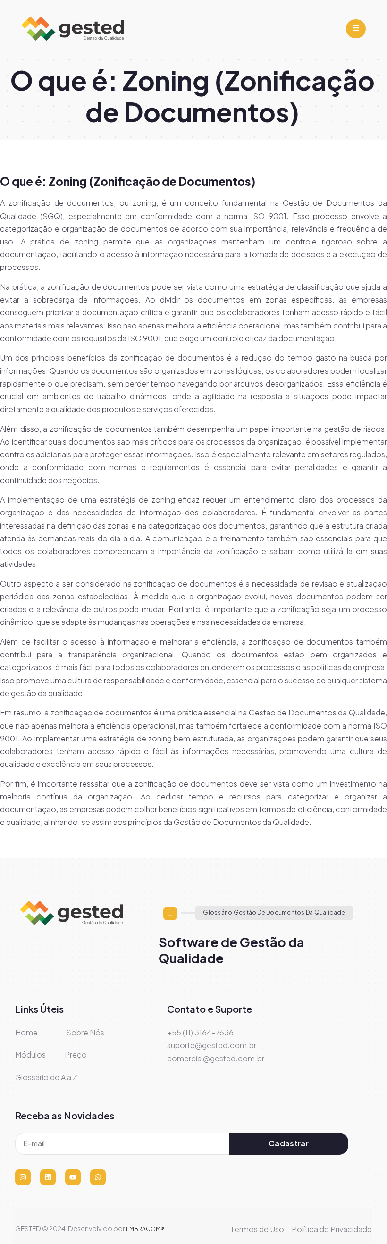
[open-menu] (356, 29)
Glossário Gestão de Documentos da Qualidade (274, 912)
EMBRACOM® (145, 1229)
